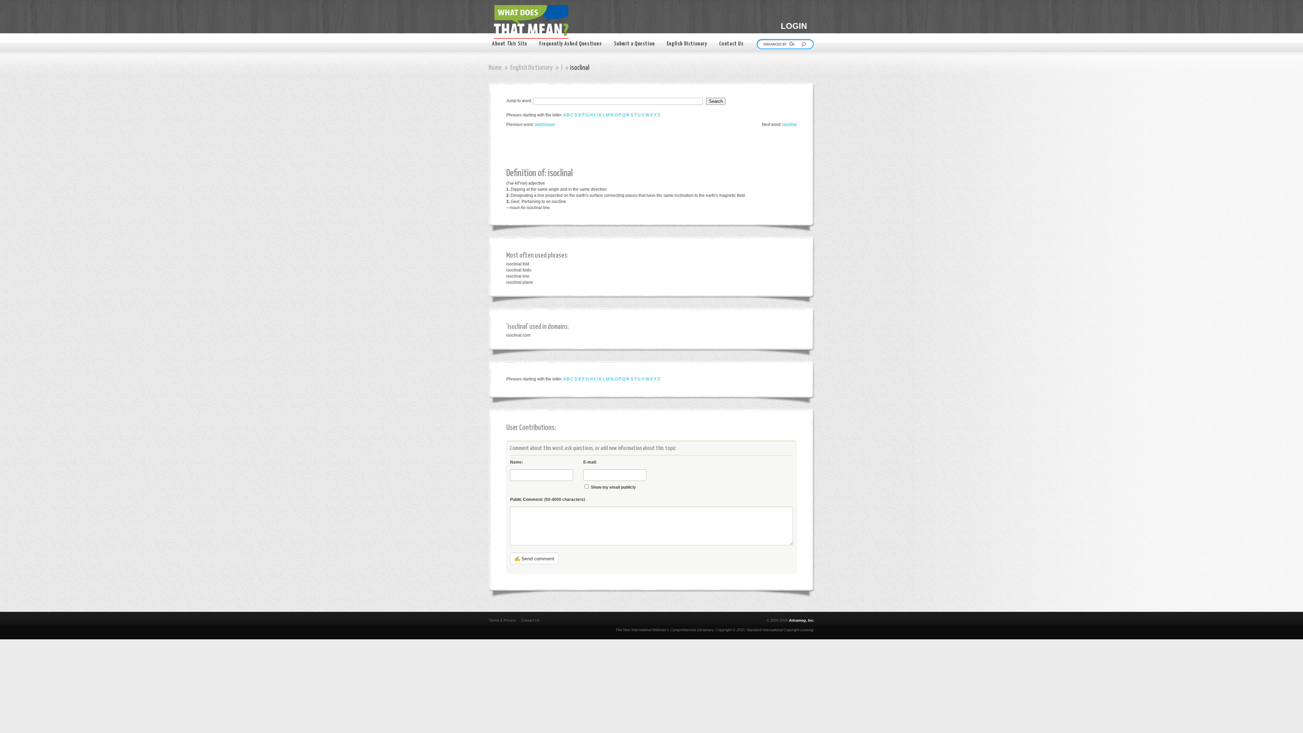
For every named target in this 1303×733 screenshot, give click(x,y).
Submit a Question (634, 44)
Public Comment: (547, 499)
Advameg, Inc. (801, 620)
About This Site (509, 44)
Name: (516, 462)
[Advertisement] (629, 148)
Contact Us (731, 44)
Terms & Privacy (502, 620)
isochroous (545, 124)
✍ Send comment (534, 558)
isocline (789, 124)
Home (495, 67)
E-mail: (590, 462)
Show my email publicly (613, 487)
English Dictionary (687, 44)
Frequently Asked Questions (570, 44)
